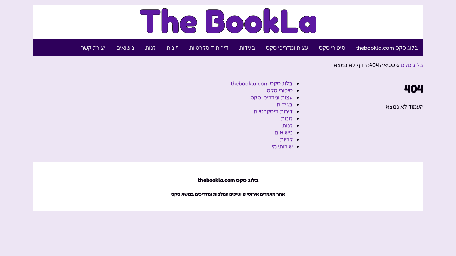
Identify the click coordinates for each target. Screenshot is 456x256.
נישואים (125, 47)
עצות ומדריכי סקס (287, 47)
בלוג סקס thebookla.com (387, 47)
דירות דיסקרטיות (208, 47)
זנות (150, 47)
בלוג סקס (412, 64)
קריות (286, 139)
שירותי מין (281, 146)
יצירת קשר (93, 47)
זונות (172, 47)
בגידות (247, 47)
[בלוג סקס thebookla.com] (228, 29)
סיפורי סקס (332, 47)
